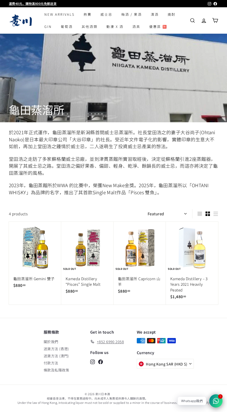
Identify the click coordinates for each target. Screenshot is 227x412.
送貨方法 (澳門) (56, 355)
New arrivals (59, 14)
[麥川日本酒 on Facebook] (100, 361)
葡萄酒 (67, 26)
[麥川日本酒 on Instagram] (92, 361)
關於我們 (51, 341)
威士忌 (106, 14)
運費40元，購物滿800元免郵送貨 (33, 3)
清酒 (155, 14)
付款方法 (51, 362)
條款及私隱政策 (56, 370)
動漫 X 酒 (114, 26)
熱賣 (88, 14)
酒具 (136, 26)
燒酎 (172, 14)
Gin (48, 26)
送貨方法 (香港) (56, 348)
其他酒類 (90, 26)
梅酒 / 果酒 (131, 14)
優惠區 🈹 (158, 26)
